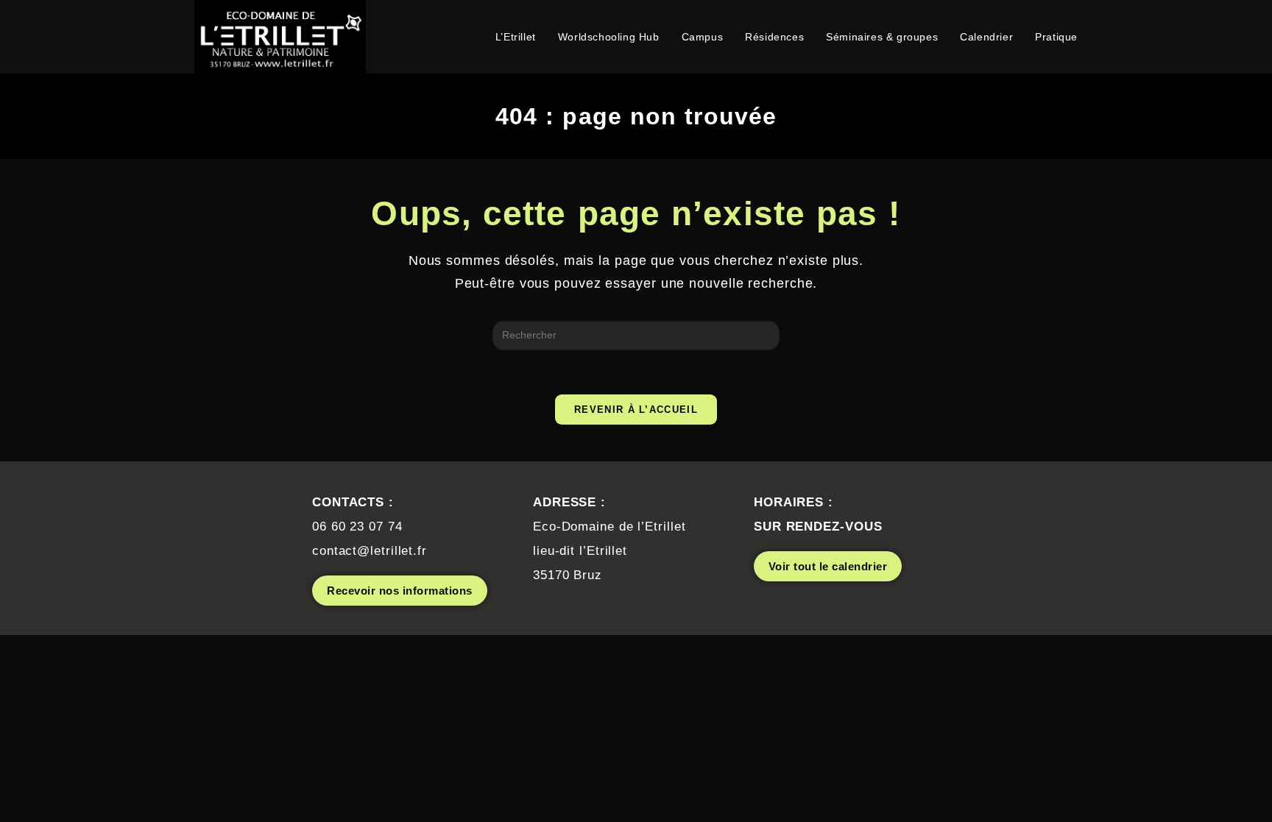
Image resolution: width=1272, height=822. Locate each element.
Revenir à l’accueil (636, 409)
